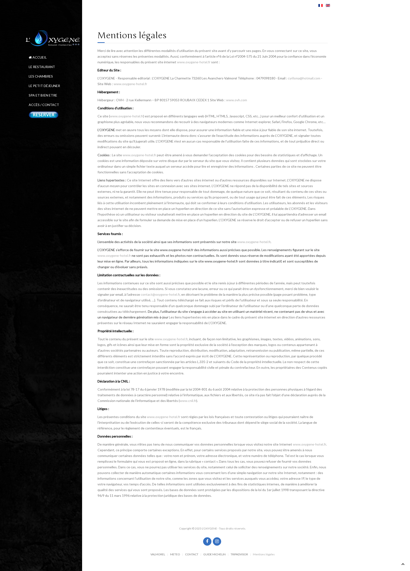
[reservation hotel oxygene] (53, 114)
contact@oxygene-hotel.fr (160, 294)
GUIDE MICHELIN (214, 554)
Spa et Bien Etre (43, 95)
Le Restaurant (42, 67)
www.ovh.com (236, 100)
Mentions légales (264, 554)
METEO (175, 554)
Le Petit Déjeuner (44, 86)
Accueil (39, 57)
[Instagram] (217, 541)
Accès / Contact (44, 105)
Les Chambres (41, 76)
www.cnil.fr (188, 401)
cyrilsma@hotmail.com (304, 78)
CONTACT (191, 554)
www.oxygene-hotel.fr (193, 62)
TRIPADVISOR (239, 554)
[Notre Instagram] (212, 541)
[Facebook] (207, 541)
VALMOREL (157, 554)
